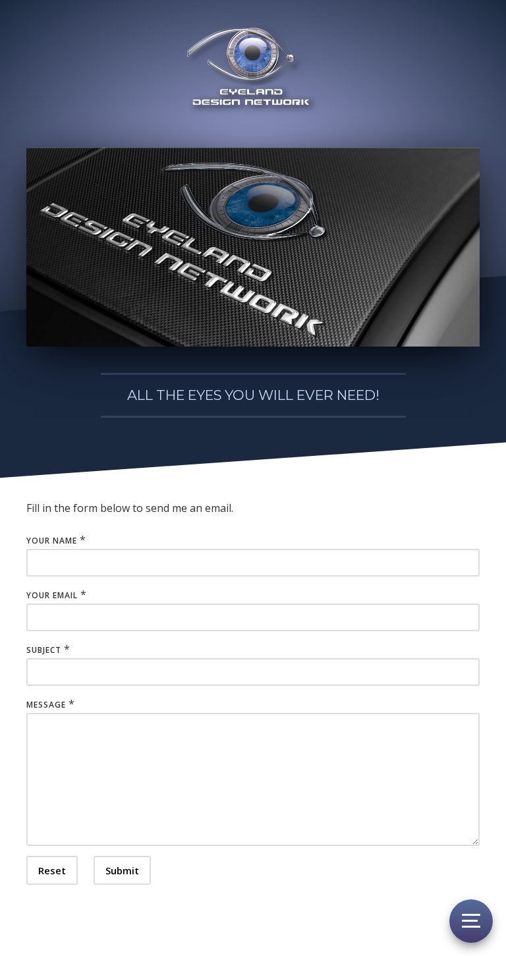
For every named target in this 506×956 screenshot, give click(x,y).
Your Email (52, 595)
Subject (43, 650)
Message (46, 704)
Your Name (51, 540)
